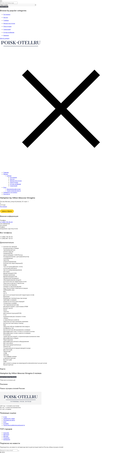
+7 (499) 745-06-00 (6, 222)
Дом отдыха (14, 182)
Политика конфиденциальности (14, 425)
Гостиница (13, 177)
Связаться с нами (9, 418)
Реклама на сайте (9, 420)
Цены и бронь (7, 211)
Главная (6, 172)
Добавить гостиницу (10, 192)
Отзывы (6, 423)
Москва (5, 436)
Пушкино (6, 438)
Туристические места (14, 191)
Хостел (12, 179)
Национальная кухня (13, 189)
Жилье (5, 174)
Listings (9, 176)
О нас (5, 417)
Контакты (6, 194)
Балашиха (6, 439)
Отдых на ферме (15, 184)
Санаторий (13, 186)
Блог (4, 187)
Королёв (6, 433)
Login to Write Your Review (8, 377)
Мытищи (6, 434)
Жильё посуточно (16, 181)
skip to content (4, 38)
